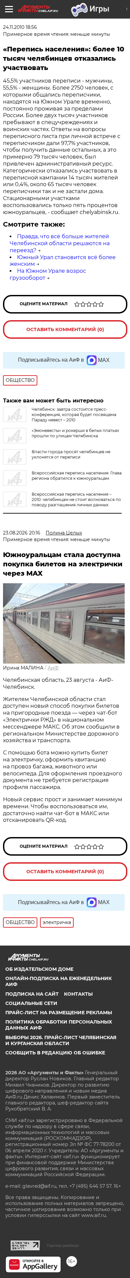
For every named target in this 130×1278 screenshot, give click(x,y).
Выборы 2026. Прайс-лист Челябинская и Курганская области (60, 1040)
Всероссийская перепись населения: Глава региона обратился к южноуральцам (77, 475)
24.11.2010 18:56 (20, 27)
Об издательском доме (39, 969)
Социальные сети (31, 1003)
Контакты (78, 994)
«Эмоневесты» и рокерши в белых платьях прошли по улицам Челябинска (75, 433)
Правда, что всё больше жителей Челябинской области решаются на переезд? (60, 243)
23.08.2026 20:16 (21, 533)
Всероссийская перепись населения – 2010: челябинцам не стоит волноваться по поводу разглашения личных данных (76, 499)
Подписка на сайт (32, 994)
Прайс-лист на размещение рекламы (58, 1013)
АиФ (53, 668)
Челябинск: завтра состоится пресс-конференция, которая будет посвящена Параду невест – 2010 (74, 414)
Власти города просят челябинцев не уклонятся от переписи (71, 454)
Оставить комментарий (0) (65, 329)
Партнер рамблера (63, 1245)
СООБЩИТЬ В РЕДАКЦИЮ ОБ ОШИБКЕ (55, 1053)
